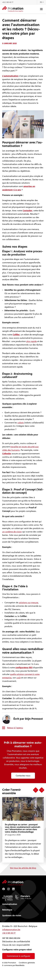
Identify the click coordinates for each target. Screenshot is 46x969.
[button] (35, 790)
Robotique (7, 909)
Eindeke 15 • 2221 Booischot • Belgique (19, 926)
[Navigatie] (41, 9)
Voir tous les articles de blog (23, 867)
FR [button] (41, 2)
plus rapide (31, 341)
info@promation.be (11, 929)
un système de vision (12, 531)
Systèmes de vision (11, 915)
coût (19, 677)
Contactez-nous (23, 775)
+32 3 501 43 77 (7, 2)
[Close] (42, 943)
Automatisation (9, 904)
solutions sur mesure (28, 602)
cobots (21, 422)
